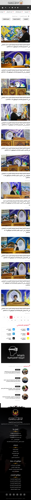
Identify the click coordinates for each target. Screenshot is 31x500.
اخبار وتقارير (18, 369)
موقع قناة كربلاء (15, 471)
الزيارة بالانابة (15, 449)
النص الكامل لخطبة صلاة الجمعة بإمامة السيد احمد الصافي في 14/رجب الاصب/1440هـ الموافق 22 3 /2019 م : (15, 203)
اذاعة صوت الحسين (15, 457)
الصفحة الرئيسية (23, 16)
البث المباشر (15, 451)
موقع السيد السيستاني (15, 465)
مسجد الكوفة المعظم (15, 489)
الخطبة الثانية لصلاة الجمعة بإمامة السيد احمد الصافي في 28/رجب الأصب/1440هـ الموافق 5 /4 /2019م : (15, 149)
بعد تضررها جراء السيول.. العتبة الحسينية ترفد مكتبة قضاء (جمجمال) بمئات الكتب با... (11, 397)
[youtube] (12, 8)
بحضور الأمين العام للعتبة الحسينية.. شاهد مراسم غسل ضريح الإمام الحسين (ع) (12, 380)
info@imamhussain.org (15, 433)
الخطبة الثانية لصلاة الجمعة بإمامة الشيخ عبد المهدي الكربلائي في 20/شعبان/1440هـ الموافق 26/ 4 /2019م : (15, 72)
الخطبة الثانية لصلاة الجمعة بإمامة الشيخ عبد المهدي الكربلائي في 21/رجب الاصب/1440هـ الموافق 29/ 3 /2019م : (16, 175)
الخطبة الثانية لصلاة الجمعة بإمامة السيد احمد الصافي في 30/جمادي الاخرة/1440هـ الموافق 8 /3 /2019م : (15, 257)
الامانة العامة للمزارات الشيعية (15, 469)
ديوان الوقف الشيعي (15, 467)
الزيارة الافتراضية (15, 453)
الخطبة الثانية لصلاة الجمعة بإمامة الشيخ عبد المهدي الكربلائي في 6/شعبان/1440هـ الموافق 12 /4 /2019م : (15, 124)
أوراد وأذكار (15, 455)
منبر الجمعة (14, 16)
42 (11, 320)
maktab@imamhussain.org (15, 435)
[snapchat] (10, 494)
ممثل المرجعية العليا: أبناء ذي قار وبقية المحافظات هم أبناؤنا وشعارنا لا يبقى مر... (12, 372)
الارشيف (27, 40)
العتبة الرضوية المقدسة (15, 483)
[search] (5, 7)
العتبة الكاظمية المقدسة (15, 481)
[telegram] (14, 494)
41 (15, 320)
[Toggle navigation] (28, 7)
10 (21, 320)
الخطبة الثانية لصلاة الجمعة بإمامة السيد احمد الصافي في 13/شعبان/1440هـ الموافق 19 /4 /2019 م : (15, 98)
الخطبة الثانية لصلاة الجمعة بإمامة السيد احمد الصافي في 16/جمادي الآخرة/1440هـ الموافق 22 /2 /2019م (15, 309)
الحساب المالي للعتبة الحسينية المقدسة (15, 441)
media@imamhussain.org (15, 437)
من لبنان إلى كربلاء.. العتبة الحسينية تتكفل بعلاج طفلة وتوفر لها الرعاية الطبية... (10, 389)
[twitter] (15, 8)
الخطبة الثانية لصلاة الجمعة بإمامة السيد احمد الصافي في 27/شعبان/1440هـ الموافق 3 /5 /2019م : (15, 46)
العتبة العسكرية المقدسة (15, 485)
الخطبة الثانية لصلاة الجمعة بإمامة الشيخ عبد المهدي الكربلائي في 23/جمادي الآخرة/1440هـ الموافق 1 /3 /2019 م (16, 283)
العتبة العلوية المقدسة (15, 479)
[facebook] (18, 8)
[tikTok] (7, 494)
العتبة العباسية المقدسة (15, 487)
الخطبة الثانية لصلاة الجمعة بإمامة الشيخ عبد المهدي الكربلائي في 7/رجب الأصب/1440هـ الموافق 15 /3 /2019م (16, 230)
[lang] (2, 7)
